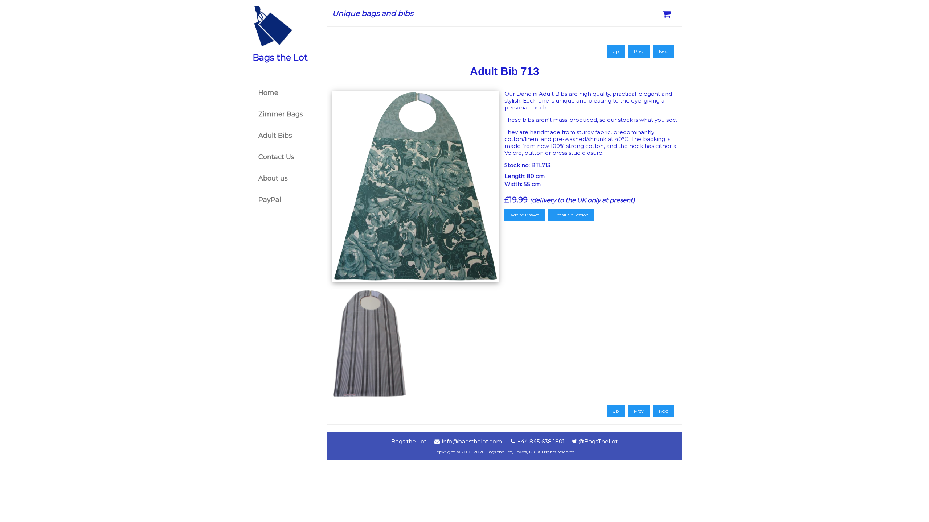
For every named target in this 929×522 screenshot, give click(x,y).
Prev (639, 51)
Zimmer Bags (280, 114)
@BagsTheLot (597, 441)
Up (616, 51)
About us (273, 178)
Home (268, 93)
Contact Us (276, 157)
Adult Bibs (275, 136)
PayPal (269, 200)
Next (663, 51)
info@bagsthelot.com (472, 441)
